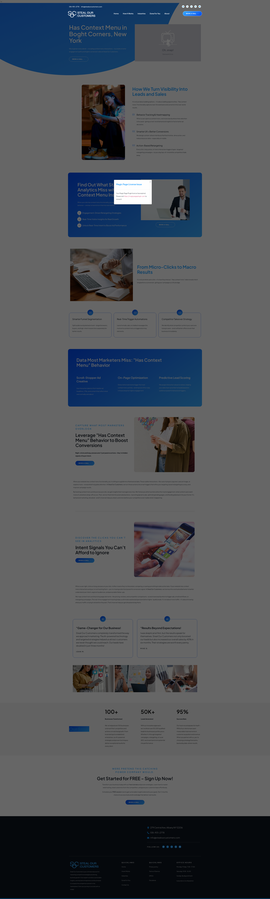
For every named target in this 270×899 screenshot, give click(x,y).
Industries (142, 13)
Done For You (155, 13)
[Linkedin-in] (195, 6)
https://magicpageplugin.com (134, 196)
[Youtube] (199, 6)
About (166, 13)
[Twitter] (183, 6)
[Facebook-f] (187, 6)
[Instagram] (191, 6)
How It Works (128, 13)
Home (116, 13)
